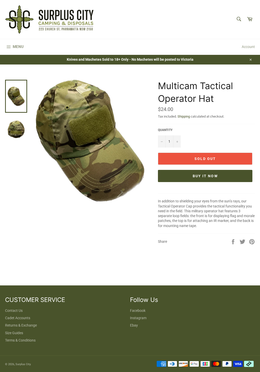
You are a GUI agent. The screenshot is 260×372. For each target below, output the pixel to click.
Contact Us (14, 311)
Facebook (137, 311)
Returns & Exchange (21, 325)
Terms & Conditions (20, 340)
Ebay (134, 325)
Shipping (183, 116)
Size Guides (14, 333)
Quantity (165, 130)
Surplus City (22, 364)
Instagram (138, 318)
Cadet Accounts (17, 318)
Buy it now (205, 176)
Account (248, 47)
